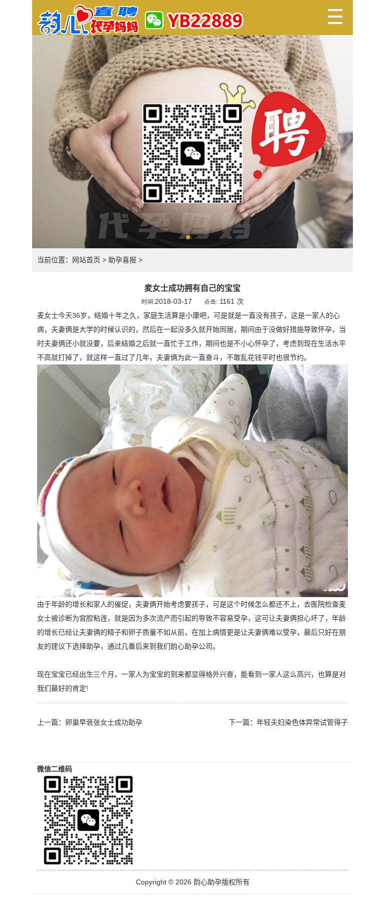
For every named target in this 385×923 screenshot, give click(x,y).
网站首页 (86, 260)
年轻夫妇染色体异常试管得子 (302, 722)
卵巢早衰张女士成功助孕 (103, 722)
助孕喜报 (122, 260)
